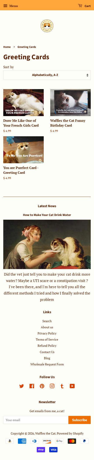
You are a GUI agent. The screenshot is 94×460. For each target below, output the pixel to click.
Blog (47, 358)
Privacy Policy (47, 333)
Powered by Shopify (70, 433)
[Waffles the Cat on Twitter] (21, 387)
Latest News (47, 206)
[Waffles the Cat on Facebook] (31, 387)
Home (7, 47)
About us (47, 327)
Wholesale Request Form (47, 364)
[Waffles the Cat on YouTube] (72, 387)
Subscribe (79, 420)
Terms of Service (47, 339)
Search (47, 321)
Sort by (8, 67)
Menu (13, 6)
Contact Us (47, 352)
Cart (87, 6)
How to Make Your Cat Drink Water (47, 215)
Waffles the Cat (45, 433)
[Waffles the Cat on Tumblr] (62, 387)
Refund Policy (47, 345)
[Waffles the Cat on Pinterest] (42, 387)
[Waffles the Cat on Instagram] (52, 387)
